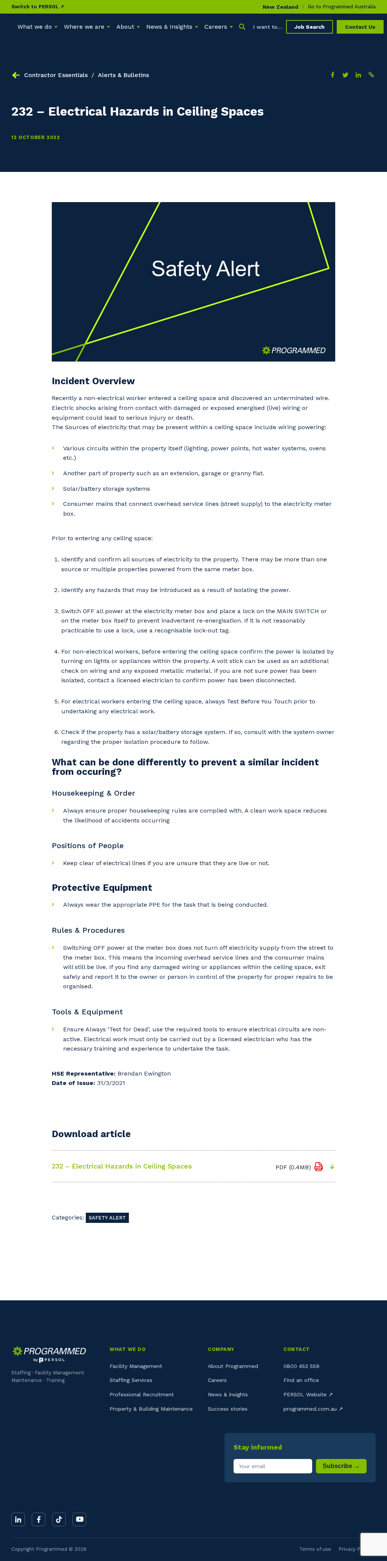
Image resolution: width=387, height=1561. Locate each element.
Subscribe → (341, 1466)
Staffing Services (131, 1380)
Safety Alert (107, 1218)
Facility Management (136, 1366)
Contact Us (360, 27)
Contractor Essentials (56, 75)
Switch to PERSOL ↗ (37, 6)
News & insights (228, 1394)
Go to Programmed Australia (342, 6)
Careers (217, 1380)
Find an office (301, 1380)
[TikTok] (59, 1519)
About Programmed (233, 1366)
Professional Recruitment (142, 1394)
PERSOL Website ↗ (308, 1394)
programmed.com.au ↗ (313, 1409)
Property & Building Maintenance (151, 1409)
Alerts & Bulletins (123, 75)
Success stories (228, 1409)
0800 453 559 (301, 1366)
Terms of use (315, 1549)
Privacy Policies (357, 1549)
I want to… (267, 27)
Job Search (309, 27)
